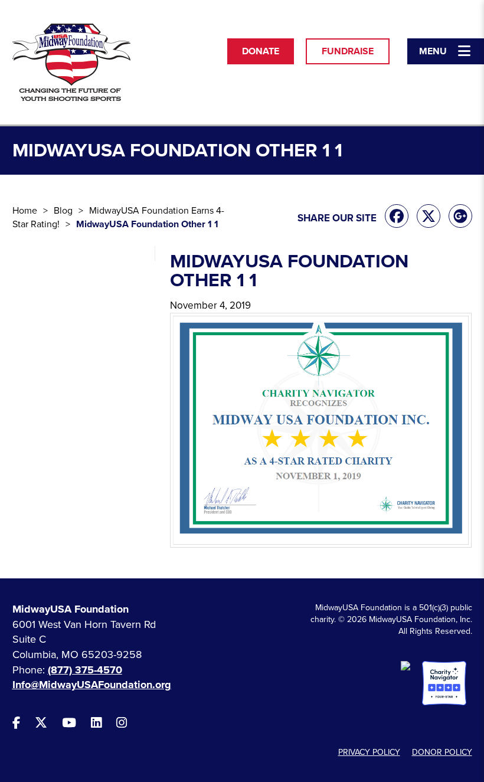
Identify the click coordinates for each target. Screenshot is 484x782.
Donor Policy (442, 752)
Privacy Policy (369, 752)
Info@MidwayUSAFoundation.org (91, 684)
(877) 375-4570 (85, 669)
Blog (63, 211)
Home (24, 211)
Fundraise (348, 51)
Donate (260, 51)
